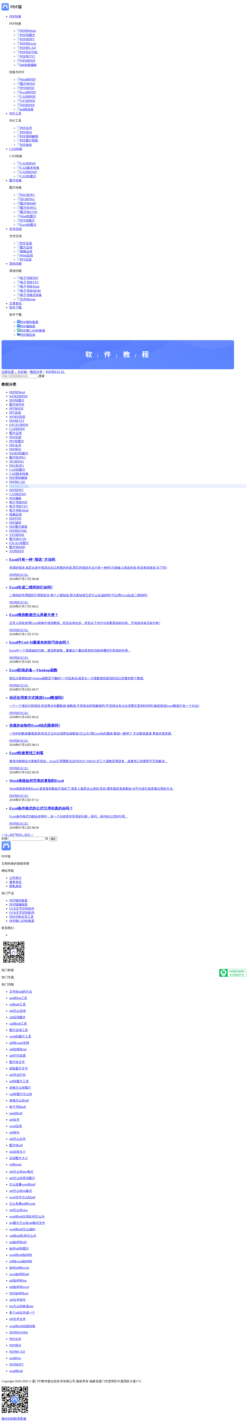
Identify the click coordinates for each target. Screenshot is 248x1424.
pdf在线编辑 (28, 65)
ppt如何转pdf (18, 1242)
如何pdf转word (19, 1267)
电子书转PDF (29, 278)
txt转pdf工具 (17, 1004)
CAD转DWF (28, 172)
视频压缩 (26, 251)
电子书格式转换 (31, 295)
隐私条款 (15, 886)
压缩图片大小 (18, 1158)
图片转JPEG (28, 207)
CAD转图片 (28, 176)
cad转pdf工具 (18, 1023)
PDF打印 (15, 518)
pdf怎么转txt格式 (20, 1191)
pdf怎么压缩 (17, 1010)
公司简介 (15, 878)
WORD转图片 (18, 453)
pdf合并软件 (17, 1299)
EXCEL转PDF (18, 424)
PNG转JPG (27, 195)
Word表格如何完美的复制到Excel (36, 781)
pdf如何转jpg (18, 1280)
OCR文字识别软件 (21, 908)
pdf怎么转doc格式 (21, 1171)
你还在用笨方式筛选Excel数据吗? (36, 698)
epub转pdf (15, 1113)
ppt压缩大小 (17, 1151)
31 (28, 834)
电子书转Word (29, 286)
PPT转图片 (27, 220)
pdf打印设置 (17, 1055)
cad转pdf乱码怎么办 (22, 1235)
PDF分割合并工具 (21, 916)
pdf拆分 (14, 1132)
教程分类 (36, 372)
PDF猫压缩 (27, 334)
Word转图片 (28, 216)
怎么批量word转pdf (22, 1184)
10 (20, 834)
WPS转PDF (27, 60)
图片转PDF (27, 83)
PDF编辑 (15, 498)
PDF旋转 (26, 144)
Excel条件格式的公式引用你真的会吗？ (41, 808)
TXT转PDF (27, 100)
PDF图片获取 (29, 140)
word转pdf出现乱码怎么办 (27, 1216)
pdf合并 (14, 1119)
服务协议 (15, 882)
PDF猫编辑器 (18, 904)
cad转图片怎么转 (20, 1094)
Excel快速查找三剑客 (26, 753)
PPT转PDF (27, 88)
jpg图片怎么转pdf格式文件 (27, 1223)
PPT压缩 (26, 259)
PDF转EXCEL (55, 372)
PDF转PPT (27, 39)
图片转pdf (16, 1145)
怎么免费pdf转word (22, 1203)
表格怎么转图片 (20, 1087)
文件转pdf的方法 (20, 991)
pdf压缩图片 (17, 1017)
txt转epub (15, 1164)
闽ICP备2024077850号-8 (158, 1381)
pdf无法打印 (17, 1074)
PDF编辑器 (27, 326)
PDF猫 (22, 372)
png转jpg (15, 1358)
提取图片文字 (18, 1068)
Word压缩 (26, 255)
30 (25, 834)
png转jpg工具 (18, 998)
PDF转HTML (29, 52)
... (8, 834)
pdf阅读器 (27, 109)
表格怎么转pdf (19, 1100)
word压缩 (15, 1126)
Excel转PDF (28, 92)
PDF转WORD (18, 1332)
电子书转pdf (17, 1107)
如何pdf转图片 (19, 1248)
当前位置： (9, 372)
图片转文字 (17, 1062)
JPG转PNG (27, 199)
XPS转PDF (27, 105)
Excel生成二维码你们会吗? (31, 587)
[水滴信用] (232, 975)
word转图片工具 (20, 1036)
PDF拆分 (26, 132)
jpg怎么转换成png (21, 1306)
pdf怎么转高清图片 (22, 1178)
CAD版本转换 (29, 167)
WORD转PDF (18, 396)
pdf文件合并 (17, 1319)
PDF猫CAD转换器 (32, 330)
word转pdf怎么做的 (22, 1229)
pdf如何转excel (19, 1287)
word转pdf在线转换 (22, 1326)
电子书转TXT (29, 282)
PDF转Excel (28, 43)
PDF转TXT (27, 56)
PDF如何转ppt (18, 1293)
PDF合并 (26, 128)
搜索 (41, 376)
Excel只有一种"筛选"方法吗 (32, 559)
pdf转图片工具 (19, 1081)
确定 (53, 838)
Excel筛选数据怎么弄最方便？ (33, 615)
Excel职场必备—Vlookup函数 (33, 670)
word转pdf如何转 (20, 1255)
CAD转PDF (28, 96)
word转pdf (16, 1371)
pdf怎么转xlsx (18, 1210)
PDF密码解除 (29, 136)
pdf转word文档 (19, 1042)
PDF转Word (28, 30)
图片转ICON (28, 212)
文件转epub (27, 299)
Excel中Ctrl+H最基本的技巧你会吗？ (39, 642)
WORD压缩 (17, 416)
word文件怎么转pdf (22, 1197)
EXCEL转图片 (19, 543)
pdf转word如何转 (20, 1261)
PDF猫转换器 (29, 322)
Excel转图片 (28, 224)
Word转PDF (28, 79)
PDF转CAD (28, 47)
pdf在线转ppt (18, 1049)
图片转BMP (28, 203)
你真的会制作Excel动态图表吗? (34, 725)
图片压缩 (26, 247)
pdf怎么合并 (17, 1139)
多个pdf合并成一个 (22, 1312)
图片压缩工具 (18, 1030)
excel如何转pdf (19, 1274)
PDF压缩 (26, 243)
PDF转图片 (27, 35)
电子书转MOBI (30, 290)
